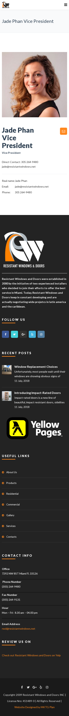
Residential (12, 493)
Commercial (13, 504)
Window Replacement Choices (36, 366)
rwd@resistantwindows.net (18, 628)
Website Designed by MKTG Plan (34, 707)
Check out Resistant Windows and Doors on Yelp (31, 655)
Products (11, 482)
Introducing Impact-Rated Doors (37, 392)
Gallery (10, 515)
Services (11, 525)
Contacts (11, 536)
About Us (11, 472)
